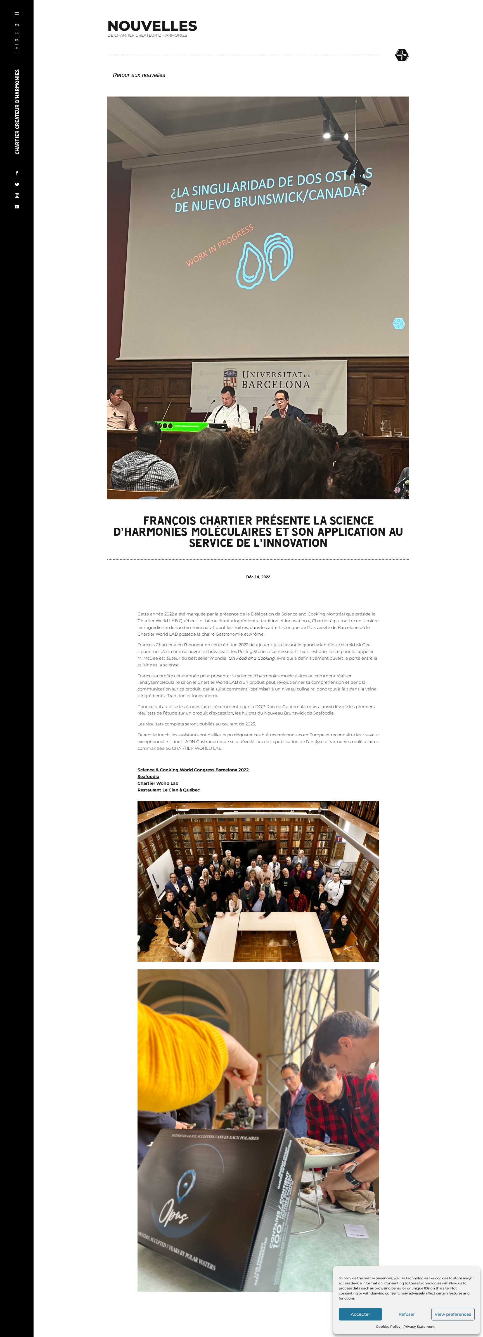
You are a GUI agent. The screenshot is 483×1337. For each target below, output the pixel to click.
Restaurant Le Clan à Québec (169, 790)
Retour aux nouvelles (139, 75)
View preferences (453, 1314)
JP (16, 48)
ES (16, 33)
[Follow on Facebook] (17, 173)
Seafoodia (148, 776)
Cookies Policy (388, 1326)
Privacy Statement (419, 1326)
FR (16, 40)
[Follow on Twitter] (17, 184)
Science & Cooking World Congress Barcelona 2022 (193, 769)
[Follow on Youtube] (17, 206)
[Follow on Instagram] (17, 195)
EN (17, 25)
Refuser (407, 1314)
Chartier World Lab (158, 783)
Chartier (34, 33)
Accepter (360, 1314)
